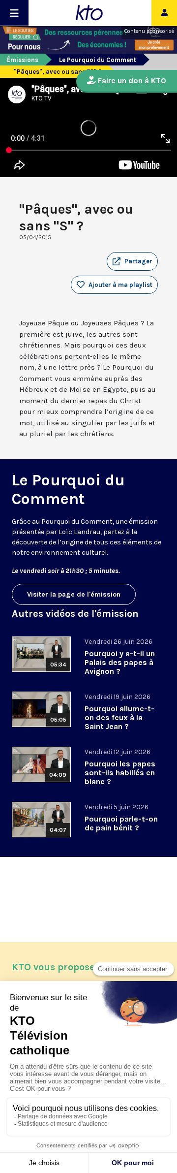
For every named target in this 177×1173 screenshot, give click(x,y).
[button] (132, 261)
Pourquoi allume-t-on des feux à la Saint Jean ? (119, 717)
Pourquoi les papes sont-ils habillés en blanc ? (120, 772)
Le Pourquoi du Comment (97, 59)
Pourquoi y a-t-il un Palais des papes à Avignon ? (120, 662)
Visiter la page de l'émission (73, 594)
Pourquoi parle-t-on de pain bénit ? (121, 823)
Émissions (22, 59)
